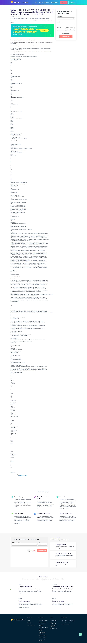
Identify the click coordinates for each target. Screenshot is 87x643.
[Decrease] (67, 29)
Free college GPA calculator (42, 624)
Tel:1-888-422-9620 (68, 620)
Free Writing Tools (54, 2)
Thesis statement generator (42, 633)
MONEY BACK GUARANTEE (53, 626)
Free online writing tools (43, 620)
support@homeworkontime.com (67, 622)
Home (36, 2)
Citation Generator (42, 622)
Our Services (46, 2)
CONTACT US (30, 624)
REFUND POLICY (53, 628)
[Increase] (73, 29)
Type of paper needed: (16, 542)
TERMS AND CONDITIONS (53, 623)
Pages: (39, 542)
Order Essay (44, 30)
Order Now (63, 2)
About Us (41, 2)
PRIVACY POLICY (53, 620)
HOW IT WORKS (31, 625)
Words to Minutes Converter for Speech (43, 636)
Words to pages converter (42, 639)
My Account (72, 2)
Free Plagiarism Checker (42, 630)
